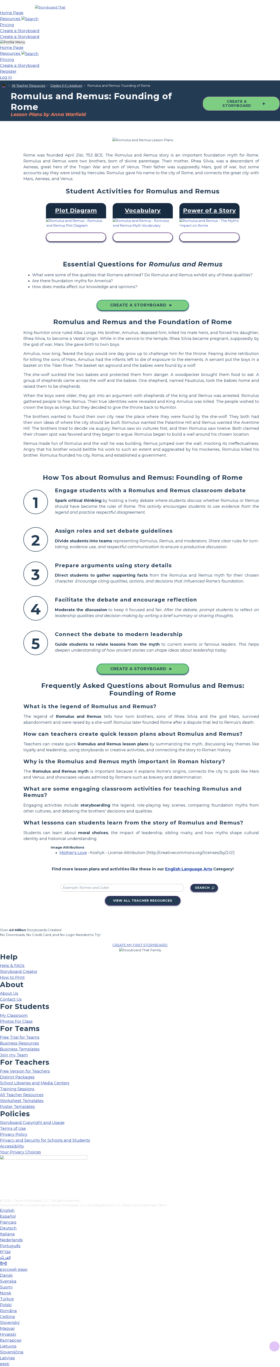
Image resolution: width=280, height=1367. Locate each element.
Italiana (7, 1234)
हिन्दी (3, 1263)
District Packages (17, 1077)
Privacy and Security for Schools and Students (45, 1140)
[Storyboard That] (50, 7)
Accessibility (12, 1146)
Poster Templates (17, 1106)
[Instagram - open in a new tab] (2, 1181)
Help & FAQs (12, 965)
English (7, 1210)
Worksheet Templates (22, 1100)
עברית (5, 1251)
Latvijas (7, 1358)
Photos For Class (16, 1021)
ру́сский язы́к (13, 1269)
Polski (6, 1305)
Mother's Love (73, 852)
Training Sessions (17, 1089)
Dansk (6, 1275)
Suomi (6, 1287)
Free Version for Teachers (25, 1071)
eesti (4, 1364)
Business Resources (19, 1043)
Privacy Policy (13, 1134)
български (10, 1340)
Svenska (8, 1281)
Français (8, 1222)
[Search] (29, 18)
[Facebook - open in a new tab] (2, 1173)
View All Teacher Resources (142, 901)
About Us (9, 993)
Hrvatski (8, 1334)
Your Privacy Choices (20, 1152)
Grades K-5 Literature (66, 86)
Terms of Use (13, 1128)
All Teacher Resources (28, 86)
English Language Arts (188, 869)
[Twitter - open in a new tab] (2, 1188)
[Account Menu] (12, 42)
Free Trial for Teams (19, 1037)
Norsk (5, 1293)
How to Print (12, 977)
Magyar (7, 1328)
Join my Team (14, 1055)
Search (202, 888)
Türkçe (7, 1299)
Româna (8, 1310)
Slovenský (10, 1322)
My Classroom (14, 1015)
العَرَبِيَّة (5, 1257)
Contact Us (11, 999)
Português (10, 1246)
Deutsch (8, 1228)
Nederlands (11, 1240)
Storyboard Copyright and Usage (32, 1122)
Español (8, 1216)
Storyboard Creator (18, 971)
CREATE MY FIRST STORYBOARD (140, 945)
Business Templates (20, 1049)
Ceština (7, 1316)
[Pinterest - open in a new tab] (2, 1195)
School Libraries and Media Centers (34, 1083)
